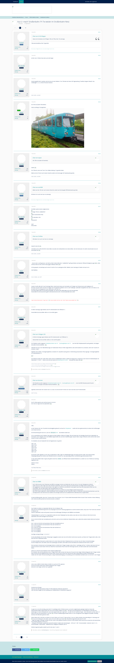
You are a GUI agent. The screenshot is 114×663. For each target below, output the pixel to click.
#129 (99, 260)
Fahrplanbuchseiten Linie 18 (52, 343)
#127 (99, 206)
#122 (99, 55)
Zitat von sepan (37, 158)
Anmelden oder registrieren (91, 1)
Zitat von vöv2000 (38, 187)
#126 (99, 183)
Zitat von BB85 (37, 481)
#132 (99, 330)
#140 (99, 606)
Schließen (99, 661)
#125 (99, 153)
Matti (60, 458)
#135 (99, 423)
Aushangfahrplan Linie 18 (65, 343)
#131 (99, 307)
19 (25, 27)
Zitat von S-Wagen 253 (39, 334)
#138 (99, 561)
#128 (99, 232)
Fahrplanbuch (68, 428)
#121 (99, 32)
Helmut (43, 470)
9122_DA (20, 23)
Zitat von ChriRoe (38, 236)
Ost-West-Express (45, 630)
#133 (99, 376)
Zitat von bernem (38, 380)
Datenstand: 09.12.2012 (63, 360)
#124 (99, 102)
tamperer (54, 432)
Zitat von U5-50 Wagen (39, 36)
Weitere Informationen (92, 661)
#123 (99, 78)
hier (57, 432)
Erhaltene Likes (17, 47)
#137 (99, 505)
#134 (99, 399)
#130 (99, 283)
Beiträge (16, 48)
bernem (43, 369)
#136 (99, 477)
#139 (99, 584)
